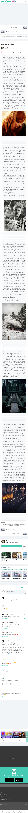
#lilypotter (21, 569)
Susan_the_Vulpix (8, 691)
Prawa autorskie (3, 794)
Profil (24, 546)
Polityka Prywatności (4, 797)
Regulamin (2, 792)
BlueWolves (7, 597)
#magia (25, 569)
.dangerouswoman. (9, 622)
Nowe (3, 812)
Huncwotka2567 (8, 678)
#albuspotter (4, 569)
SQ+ (14, 1)
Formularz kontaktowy (5, 799)
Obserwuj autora (12, 546)
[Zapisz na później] (20, 52)
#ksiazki (16, 569)
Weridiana (7, 659)
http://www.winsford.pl (13, 653)
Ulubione (16, 52)
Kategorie (13, 812)
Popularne (8, 812)
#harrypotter (10, 569)
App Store (20, 780)
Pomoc (1, 789)
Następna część (15, 27)
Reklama (5, 785)
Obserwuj (9, 52)
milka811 (7, 669)
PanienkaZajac (8, 606)
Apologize (6, 47)
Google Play (10, 780)
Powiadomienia (19, 812)
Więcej (25, 812)
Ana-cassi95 (7, 614)
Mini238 (6, 632)
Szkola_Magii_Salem (9, 640)
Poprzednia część (13, 31)
